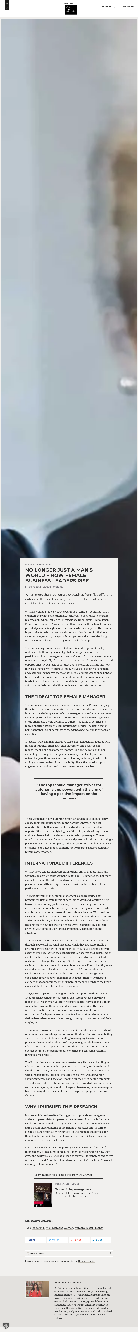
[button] (6, 1326)
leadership (38, 1227)
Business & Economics (38, 564)
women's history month (89, 1227)
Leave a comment (37, 1253)
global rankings (72, 652)
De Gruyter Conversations (70, 8)
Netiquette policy (86, 1261)
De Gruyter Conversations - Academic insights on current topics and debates (7, 5)
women (68, 1227)
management (54, 1227)
